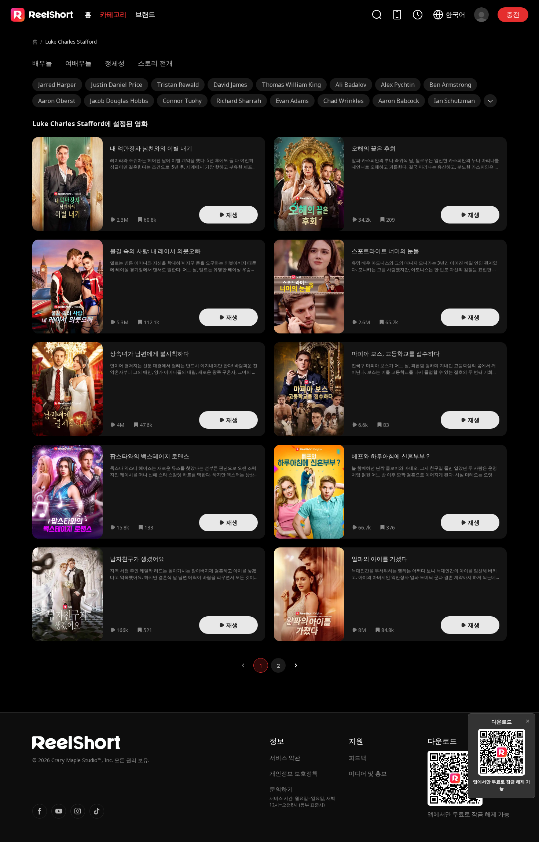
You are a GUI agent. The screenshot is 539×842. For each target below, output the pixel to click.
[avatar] (481, 14)
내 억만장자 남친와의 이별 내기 (151, 148)
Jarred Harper (57, 85)
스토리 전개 (155, 63)
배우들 (42, 63)
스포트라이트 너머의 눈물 (385, 251)
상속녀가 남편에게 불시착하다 (149, 354)
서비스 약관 (285, 758)
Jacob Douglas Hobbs (119, 101)
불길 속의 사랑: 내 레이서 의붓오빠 (155, 251)
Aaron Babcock (398, 101)
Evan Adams (292, 101)
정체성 (115, 63)
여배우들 (78, 63)
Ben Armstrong (450, 85)
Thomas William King (291, 85)
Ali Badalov (351, 85)
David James (230, 85)
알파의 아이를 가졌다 (379, 559)
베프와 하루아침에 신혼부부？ (391, 456)
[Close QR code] (528, 721)
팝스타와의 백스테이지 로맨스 (149, 456)
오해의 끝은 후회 (374, 148)
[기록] (417, 15)
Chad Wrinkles (343, 101)
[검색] (376, 14)
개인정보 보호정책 (294, 773)
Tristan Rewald (178, 85)
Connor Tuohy (182, 101)
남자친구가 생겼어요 (137, 559)
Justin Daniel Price (116, 85)
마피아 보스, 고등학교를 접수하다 (396, 354)
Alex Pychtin (398, 85)
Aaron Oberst (56, 101)
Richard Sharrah (238, 101)
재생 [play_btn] (232, 215)
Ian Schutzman (454, 101)
